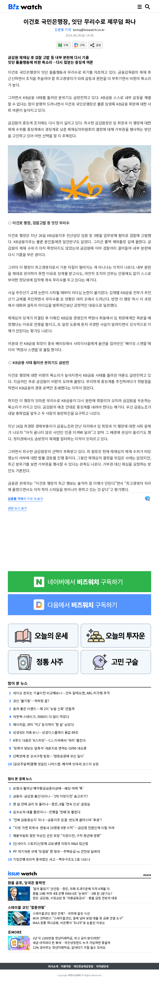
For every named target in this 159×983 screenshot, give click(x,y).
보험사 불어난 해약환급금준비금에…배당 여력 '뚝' (48, 788)
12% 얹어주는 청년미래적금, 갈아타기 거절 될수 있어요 (69, 947)
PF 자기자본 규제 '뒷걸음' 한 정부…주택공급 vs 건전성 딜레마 (56, 851)
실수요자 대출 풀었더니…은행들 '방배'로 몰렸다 (46, 811)
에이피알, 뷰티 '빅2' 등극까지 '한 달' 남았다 (43, 724)
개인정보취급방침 (83, 966)
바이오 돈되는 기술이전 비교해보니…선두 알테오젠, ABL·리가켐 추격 (61, 692)
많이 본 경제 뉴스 (20, 778)
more (147, 875)
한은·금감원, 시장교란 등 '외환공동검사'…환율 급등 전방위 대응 (75, 898)
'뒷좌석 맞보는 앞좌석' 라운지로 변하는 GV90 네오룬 (50, 748)
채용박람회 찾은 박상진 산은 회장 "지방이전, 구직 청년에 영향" (57, 835)
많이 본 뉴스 (18, 683)
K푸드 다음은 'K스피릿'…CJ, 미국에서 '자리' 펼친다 (49, 740)
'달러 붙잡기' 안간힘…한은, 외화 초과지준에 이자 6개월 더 (71, 888)
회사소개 (53, 966)
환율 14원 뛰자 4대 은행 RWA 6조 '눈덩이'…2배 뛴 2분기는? (72, 893)
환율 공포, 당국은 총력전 (26, 882)
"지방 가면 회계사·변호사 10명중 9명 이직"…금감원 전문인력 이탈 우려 (63, 827)
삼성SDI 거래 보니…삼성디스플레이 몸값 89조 (45, 732)
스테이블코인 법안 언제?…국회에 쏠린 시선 (61, 913)
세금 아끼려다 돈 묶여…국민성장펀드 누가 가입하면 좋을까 (71, 942)
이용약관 (66, 966)
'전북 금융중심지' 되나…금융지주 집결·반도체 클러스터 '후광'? (57, 819)
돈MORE (15, 932)
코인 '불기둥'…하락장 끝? (31, 700)
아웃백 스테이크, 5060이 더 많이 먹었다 (41, 716)
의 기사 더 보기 (25, 498)
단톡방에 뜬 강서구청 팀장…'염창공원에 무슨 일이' (48, 756)
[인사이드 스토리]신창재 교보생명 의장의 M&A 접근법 (50, 843)
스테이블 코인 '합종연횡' (27, 907)
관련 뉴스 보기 (17, 508)
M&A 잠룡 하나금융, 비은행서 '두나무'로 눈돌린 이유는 (69, 922)
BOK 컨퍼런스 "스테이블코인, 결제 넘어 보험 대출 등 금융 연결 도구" (78, 918)
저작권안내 (102, 966)
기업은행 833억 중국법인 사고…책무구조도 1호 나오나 (51, 859)
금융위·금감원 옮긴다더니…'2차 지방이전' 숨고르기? (50, 796)
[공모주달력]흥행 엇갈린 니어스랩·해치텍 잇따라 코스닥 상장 (56, 763)
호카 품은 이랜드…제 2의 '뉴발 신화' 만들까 (44, 708)
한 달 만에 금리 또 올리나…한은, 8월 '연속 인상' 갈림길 (51, 803)
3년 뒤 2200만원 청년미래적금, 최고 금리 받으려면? (66, 938)
